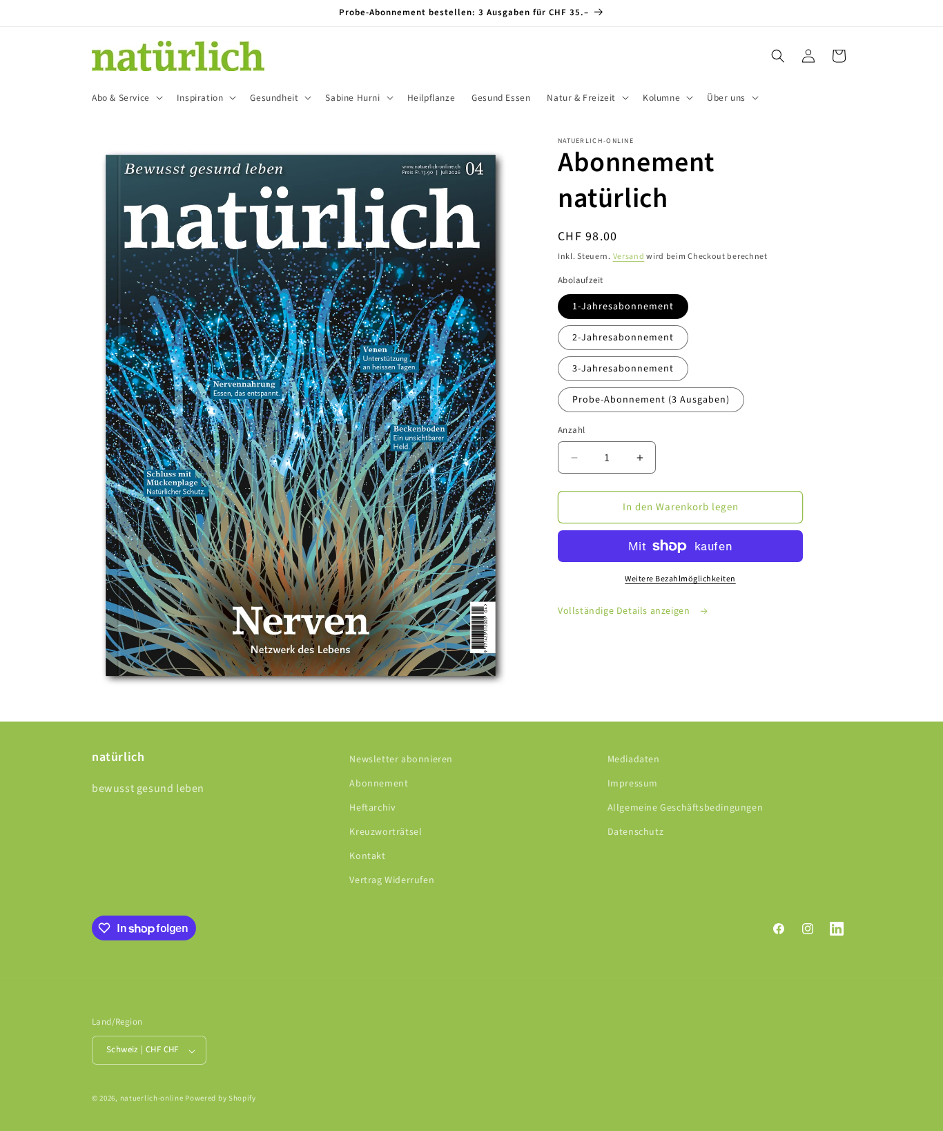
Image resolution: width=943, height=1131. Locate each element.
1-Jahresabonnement (623, 306)
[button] (126, 98)
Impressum (632, 784)
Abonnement (378, 784)
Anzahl (571, 430)
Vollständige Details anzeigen (625, 611)
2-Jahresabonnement (623, 338)
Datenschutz (635, 833)
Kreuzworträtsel (385, 833)
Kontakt (367, 857)
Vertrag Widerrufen (391, 881)
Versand (629, 256)
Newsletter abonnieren (401, 759)
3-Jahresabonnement (623, 369)
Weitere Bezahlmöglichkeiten (680, 579)
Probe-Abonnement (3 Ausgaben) (651, 400)
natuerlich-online (152, 1099)
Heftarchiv (372, 808)
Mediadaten (633, 759)
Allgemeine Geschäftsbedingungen (685, 808)
